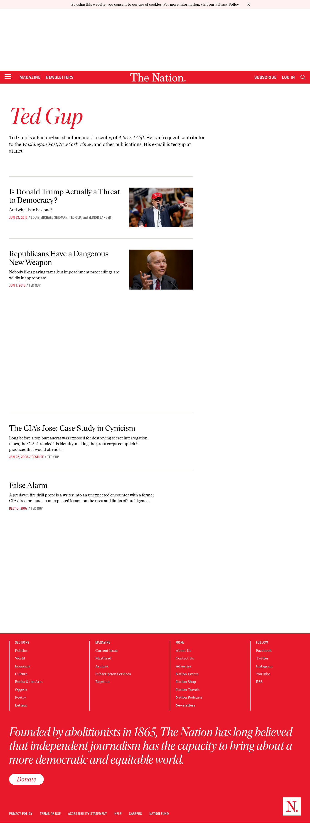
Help (118, 814)
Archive (101, 666)
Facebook (264, 650)
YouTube (263, 674)
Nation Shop (186, 681)
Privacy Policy (227, 4)
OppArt (21, 689)
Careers (135, 814)
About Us (183, 650)
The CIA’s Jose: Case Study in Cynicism (72, 428)
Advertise (183, 666)
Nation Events (187, 674)
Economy (22, 666)
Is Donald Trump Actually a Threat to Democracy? (64, 196)
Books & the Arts (28, 681)
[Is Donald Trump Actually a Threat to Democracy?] (161, 208)
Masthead (103, 658)
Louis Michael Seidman (49, 217)
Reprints (102, 681)
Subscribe (265, 77)
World (20, 658)
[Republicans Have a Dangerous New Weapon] (161, 270)
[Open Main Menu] (8, 77)
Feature (38, 457)
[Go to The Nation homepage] (158, 77)
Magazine (30, 77)
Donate (26, 779)
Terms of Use (50, 814)
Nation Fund (159, 814)
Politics (21, 650)
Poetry (20, 697)
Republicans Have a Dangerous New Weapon (58, 258)
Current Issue (106, 650)
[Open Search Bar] (302, 77)
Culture (21, 674)
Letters (21, 705)
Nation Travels (187, 689)
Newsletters (60, 77)
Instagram (264, 666)
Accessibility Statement (87, 814)
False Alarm (28, 485)
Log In (288, 77)
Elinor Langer (100, 217)
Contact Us (185, 658)
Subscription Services (113, 674)
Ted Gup (75, 217)
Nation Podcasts (189, 697)
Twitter (262, 658)
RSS (259, 681)
